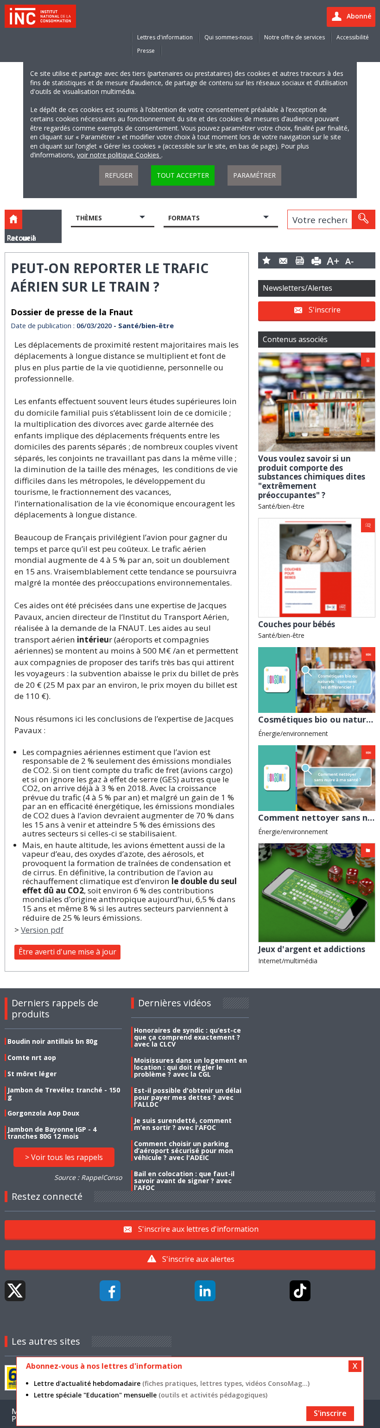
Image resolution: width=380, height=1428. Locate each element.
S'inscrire (325, 310)
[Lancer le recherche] (363, 219)
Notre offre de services (294, 37)
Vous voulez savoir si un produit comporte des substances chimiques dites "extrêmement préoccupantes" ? (311, 476)
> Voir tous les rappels (64, 1157)
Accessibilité (352, 37)
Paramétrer (254, 175)
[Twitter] (15, 1290)
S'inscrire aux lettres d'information (198, 1229)
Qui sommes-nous (228, 37)
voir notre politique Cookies (119, 154)
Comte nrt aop (31, 1057)
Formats (184, 217)
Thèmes (89, 217)
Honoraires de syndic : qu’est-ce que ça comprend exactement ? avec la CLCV (187, 1037)
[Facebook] (110, 1290)
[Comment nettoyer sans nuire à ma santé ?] (316, 777)
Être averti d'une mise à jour (67, 952)
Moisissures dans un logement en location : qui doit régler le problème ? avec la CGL (190, 1067)
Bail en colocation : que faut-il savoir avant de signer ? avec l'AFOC (184, 1180)
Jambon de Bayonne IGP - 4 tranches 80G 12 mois (51, 1133)
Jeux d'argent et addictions (311, 949)
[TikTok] (300, 1290)
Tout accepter (183, 175)
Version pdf (42, 929)
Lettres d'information (165, 37)
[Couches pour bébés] (316, 566)
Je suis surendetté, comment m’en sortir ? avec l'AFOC (183, 1124)
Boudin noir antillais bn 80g (52, 1041)
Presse (146, 51)
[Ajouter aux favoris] (266, 260)
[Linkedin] (205, 1290)
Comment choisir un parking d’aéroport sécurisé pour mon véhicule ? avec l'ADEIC (183, 1150)
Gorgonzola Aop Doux (43, 1113)
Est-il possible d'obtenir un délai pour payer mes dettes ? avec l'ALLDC (187, 1097)
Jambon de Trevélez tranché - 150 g (63, 1093)
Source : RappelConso (88, 1177)
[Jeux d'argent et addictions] (316, 891)
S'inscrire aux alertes (198, 1259)
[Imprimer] (316, 260)
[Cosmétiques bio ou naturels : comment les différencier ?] (316, 679)
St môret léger (32, 1073)
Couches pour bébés (296, 624)
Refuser (119, 175)
